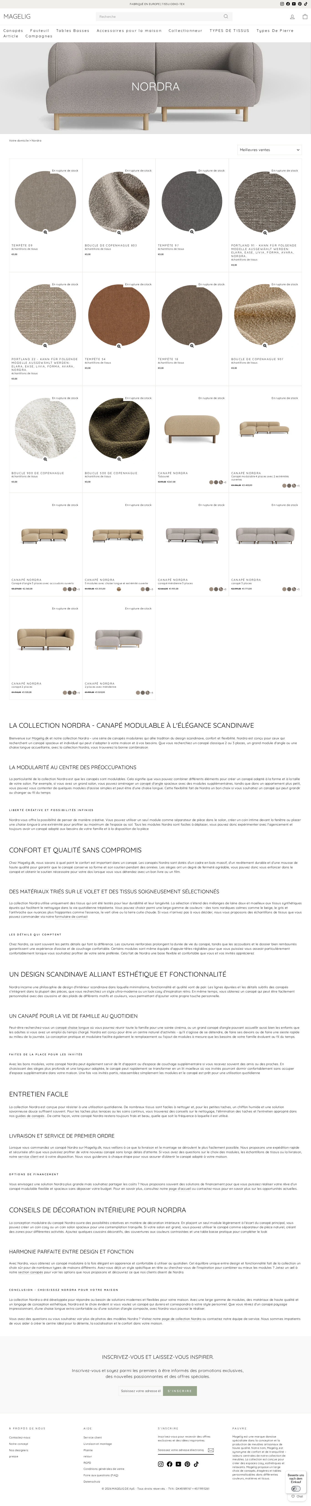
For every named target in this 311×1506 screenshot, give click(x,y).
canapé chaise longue (72, 1028)
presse (13, 1456)
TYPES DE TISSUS (230, 30)
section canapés (30, 1272)
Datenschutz (92, 1481)
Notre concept (18, 1443)
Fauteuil (39, 30)
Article (11, 36)
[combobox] (164, 16)
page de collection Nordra (181, 1319)
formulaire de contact (71, 917)
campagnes (39, 36)
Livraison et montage (98, 1443)
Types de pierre (275, 30)
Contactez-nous (19, 1437)
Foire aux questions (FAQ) (101, 1475)
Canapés (13, 30)
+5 (225, 482)
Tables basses (73, 30)
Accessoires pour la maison (129, 30)
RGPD (87, 1462)
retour (88, 1456)
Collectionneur (186, 30)
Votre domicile (19, 140)
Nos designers (18, 1450)
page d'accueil (180, 1189)
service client (28, 1157)
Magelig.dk (40, 738)
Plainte (88, 1450)
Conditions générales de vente (104, 1469)
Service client (93, 1437)
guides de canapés (29, 1116)
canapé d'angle (151, 783)
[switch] (296, 1488)
